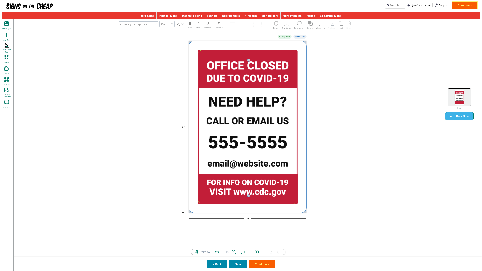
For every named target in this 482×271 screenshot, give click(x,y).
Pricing (310, 16)
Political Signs (168, 16)
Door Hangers (231, 16)
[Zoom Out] (233, 252)
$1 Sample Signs (330, 16)
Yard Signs (147, 16)
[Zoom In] (217, 252)
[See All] (243, 252)
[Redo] (279, 252)
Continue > (465, 5)
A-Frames (251, 16)
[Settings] (256, 252)
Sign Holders (270, 16)
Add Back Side (459, 116)
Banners (212, 16)
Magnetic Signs (192, 16)
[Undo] (269, 252)
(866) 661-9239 (421, 5)
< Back (217, 264)
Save (238, 264)
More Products (292, 16)
